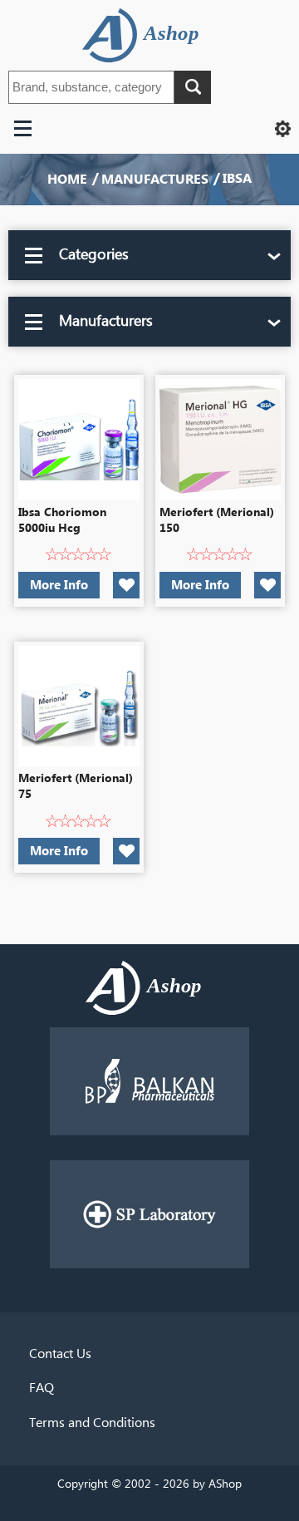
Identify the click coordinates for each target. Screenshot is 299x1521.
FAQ (41, 1388)
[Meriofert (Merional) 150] (220, 439)
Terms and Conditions (92, 1423)
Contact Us (60, 1354)
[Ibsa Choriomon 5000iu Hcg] (79, 439)
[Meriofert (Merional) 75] (79, 706)
